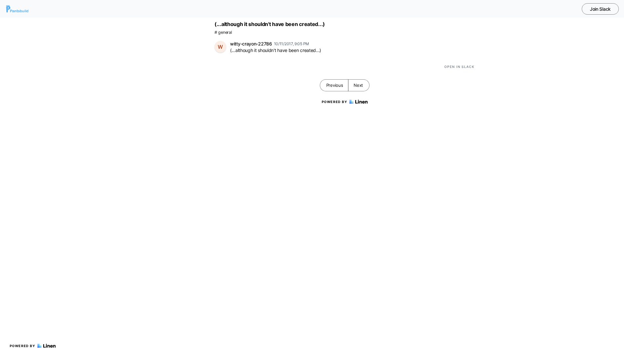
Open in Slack (459, 67)
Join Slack (600, 9)
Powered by (22, 346)
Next (358, 85)
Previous (334, 85)
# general (223, 32)
